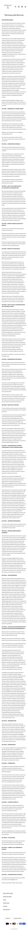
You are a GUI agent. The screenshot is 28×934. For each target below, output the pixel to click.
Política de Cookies (7, 896)
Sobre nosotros (6, 909)
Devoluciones (6, 902)
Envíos (4, 899)
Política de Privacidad (8, 893)
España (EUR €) (17, 918)
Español (8, 918)
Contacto (5, 906)
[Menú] (25, 6)
